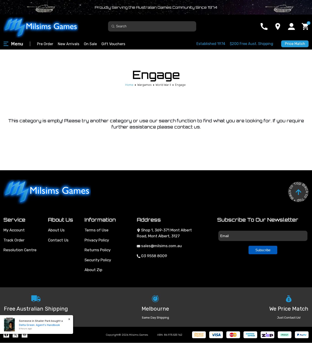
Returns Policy (98, 250)
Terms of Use (96, 230)
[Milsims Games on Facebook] (6, 335)
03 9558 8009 (153, 256)
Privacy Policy (97, 240)
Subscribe (262, 250)
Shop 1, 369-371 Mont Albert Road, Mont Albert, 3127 (164, 233)
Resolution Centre (20, 250)
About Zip (93, 269)
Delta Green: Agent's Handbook (39, 325)
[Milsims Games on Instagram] (24, 335)
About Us (56, 230)
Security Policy (98, 260)
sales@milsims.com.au (161, 246)
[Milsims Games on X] (15, 335)
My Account (14, 230)
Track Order (13, 240)
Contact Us (58, 240)
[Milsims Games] (45, 26)
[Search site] (113, 26)
